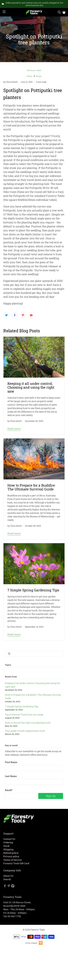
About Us (8, 875)
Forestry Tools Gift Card (16, 863)
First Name (11, 762)
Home (29, 76)
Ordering (8, 842)
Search (7, 879)
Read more (14, 428)
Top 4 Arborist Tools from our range (24, 714)
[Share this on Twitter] (6, 315)
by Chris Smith (10, 82)
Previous (31, 70)
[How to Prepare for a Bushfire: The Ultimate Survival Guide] (33, 458)
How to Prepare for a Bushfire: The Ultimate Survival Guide (31, 487)
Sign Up (50, 796)
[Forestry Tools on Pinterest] (8, 886)
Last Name (11, 776)
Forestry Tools (37, 929)
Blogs (38, 76)
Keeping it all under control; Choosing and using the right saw (30, 387)
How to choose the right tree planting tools (28, 722)
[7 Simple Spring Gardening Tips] (33, 563)
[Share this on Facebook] (15, 315)
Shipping (8, 849)
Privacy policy (11, 856)
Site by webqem (31, 943)
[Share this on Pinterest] (23, 315)
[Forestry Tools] (34, 12)
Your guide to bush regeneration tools (25, 730)
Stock (6, 845)
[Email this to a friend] (31, 315)
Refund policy (10, 852)
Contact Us (9, 838)
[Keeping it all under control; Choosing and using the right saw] (33, 357)
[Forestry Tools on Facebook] (4, 886)
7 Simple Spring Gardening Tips (21, 706)
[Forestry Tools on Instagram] (12, 886)
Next (39, 70)
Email (9, 790)
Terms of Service (12, 859)
